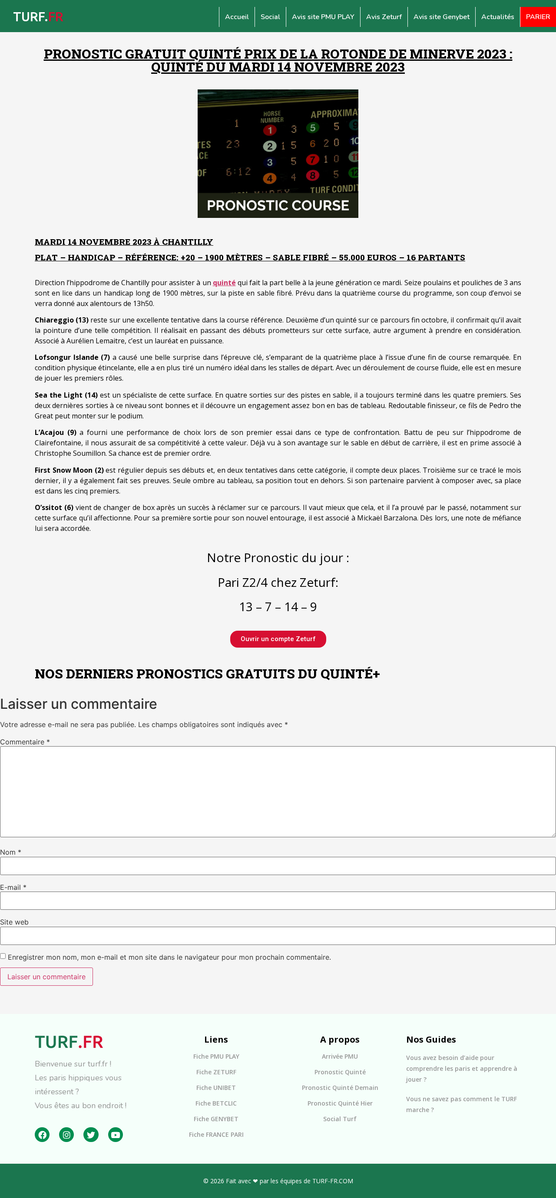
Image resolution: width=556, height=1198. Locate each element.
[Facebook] (42, 1134)
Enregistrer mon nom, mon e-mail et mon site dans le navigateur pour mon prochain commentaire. (169, 957)
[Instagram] (66, 1134)
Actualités (497, 17)
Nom (10, 852)
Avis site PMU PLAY (323, 17)
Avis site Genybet (442, 17)
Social (270, 17)
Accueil (237, 17)
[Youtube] (115, 1134)
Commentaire (25, 741)
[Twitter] (90, 1134)
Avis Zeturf (384, 17)
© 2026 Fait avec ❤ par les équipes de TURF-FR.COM (278, 1181)
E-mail (13, 887)
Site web (14, 921)
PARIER (538, 17)
